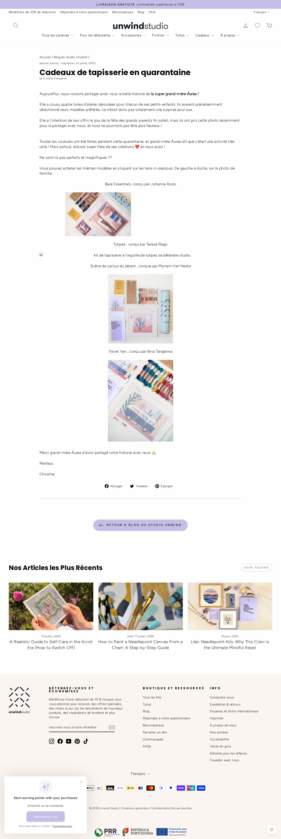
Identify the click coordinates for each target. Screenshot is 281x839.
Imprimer (216, 718)
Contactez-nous (222, 697)
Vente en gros (220, 746)
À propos (228, 35)
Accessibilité (219, 739)
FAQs (147, 746)
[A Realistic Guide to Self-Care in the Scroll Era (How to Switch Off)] (51, 606)
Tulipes (119, 244)
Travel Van (117, 351)
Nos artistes (219, 732)
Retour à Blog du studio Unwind (143, 525)
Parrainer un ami (155, 732)
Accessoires (131, 35)
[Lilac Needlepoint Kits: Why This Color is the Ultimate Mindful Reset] (230, 606)
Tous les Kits (152, 697)
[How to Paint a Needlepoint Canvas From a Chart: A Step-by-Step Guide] (140, 606)
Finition (159, 35)
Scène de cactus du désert (113, 266)
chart (130, 636)
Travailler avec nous (224, 760)
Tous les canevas (56, 35)
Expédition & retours (225, 704)
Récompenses (122, 12)
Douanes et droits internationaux (234, 711)
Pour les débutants (95, 35)
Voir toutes (256, 567)
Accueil (45, 57)
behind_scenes (49, 63)
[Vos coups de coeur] (257, 26)
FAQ (152, 12)
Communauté (153, 739)
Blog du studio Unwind (70, 57)
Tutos (180, 35)
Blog (141, 12)
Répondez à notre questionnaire (84, 12)
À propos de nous (223, 725)
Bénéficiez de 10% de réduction (32, 12)
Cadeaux (203, 35)
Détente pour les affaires (228, 753)
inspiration (68, 63)
